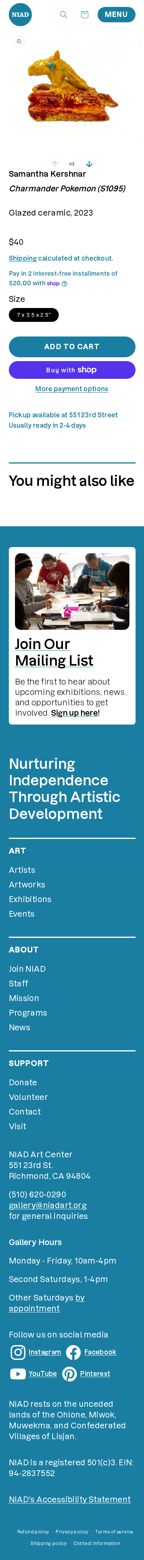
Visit (17, 1126)
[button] (63, 14)
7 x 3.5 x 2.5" (34, 315)
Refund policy (33, 1532)
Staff (18, 983)
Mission (24, 998)
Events (22, 914)
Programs (28, 1013)
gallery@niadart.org (48, 1205)
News (20, 1027)
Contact (25, 1112)
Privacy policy (72, 1532)
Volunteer (28, 1097)
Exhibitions (30, 899)
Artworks (27, 884)
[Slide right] (89, 164)
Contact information (97, 1543)
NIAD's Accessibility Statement (70, 1499)
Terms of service (114, 1532)
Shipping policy (48, 1543)
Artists (22, 870)
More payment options (71, 388)
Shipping (23, 258)
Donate (23, 1082)
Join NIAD (27, 969)
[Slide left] (55, 164)
